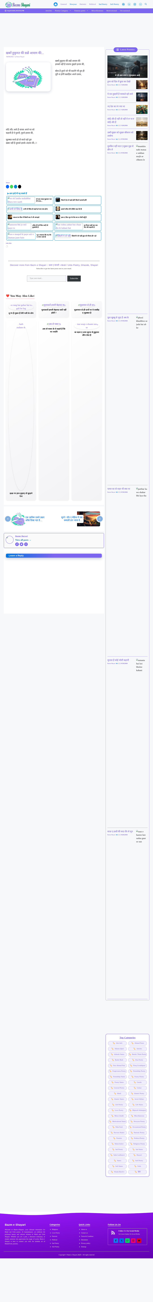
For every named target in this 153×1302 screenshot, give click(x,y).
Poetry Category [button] (61, 11)
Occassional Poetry (137, 1127)
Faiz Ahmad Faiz (117, 1065)
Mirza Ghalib (117, 1116)
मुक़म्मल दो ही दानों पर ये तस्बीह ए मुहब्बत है (86, 311)
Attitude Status (117, 1054)
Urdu (137, 1166)
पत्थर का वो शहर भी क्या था (118, 489)
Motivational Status (117, 1121)
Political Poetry (137, 1138)
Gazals (138, 1082)
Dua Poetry (137, 1060)
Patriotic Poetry (137, 1132)
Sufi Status (117, 1166)
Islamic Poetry (137, 1093)
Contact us (84, 1233)
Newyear (73, 4)
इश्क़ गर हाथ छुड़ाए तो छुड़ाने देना (21, 495)
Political (92, 4)
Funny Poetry (137, 1077)
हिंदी (138, 1172)
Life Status (137, 1104)
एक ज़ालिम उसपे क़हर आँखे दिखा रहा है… (34, 519)
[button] (145, 4)
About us (84, 1229)
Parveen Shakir (117, 1132)
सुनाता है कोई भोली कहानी (118, 660)
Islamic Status (117, 1099)
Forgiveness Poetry (117, 1071)
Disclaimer (84, 1240)
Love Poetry (117, 1110)
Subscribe (74, 278)
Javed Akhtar (137, 1099)
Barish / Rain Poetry (137, 1054)
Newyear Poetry (137, 1121)
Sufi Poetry (114, 4)
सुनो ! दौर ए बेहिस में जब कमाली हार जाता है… (71, 519)
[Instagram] (26, 544)
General (63, 4)
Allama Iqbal (117, 1049)
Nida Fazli (117, 1127)
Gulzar (138, 1088)
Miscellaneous (97, 11)
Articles (48, 11)
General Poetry (117, 1088)
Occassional (125, 11)
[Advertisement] (54, 30)
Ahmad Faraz (137, 1043)
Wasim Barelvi (117, 1172)
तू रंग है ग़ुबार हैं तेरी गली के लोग (21, 313)
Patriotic (83, 4)
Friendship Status (117, 1077)
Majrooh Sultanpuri (137, 1110)
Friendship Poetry (137, 1071)
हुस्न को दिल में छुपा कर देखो (118, 81)
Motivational (111, 11)
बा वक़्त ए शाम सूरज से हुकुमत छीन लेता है (86, 334)
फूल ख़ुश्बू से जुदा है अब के (118, 317)
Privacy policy (85, 1243)
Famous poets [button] (79, 11)
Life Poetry (117, 1104)
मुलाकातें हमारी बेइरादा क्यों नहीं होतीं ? (53, 311)
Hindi (117, 1093)
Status (117, 1160)
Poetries (117, 1138)
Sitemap (83, 1247)
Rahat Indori (117, 1144)
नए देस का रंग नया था (116, 106)
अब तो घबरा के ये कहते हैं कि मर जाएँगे (53, 330)
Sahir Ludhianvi (117, 1155)
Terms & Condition (87, 1236)
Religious (55, 1229)
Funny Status (117, 1082)
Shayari (137, 1155)
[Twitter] (21, 544)
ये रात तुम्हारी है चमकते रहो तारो (120, 94)
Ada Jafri (117, 1043)
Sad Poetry (103, 4)
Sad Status (137, 1149)
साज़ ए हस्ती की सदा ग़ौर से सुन (120, 831)
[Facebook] (17, 544)
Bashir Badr (117, 1060)
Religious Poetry (137, 1144)
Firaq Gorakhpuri (137, 1065)
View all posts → (23, 540)
